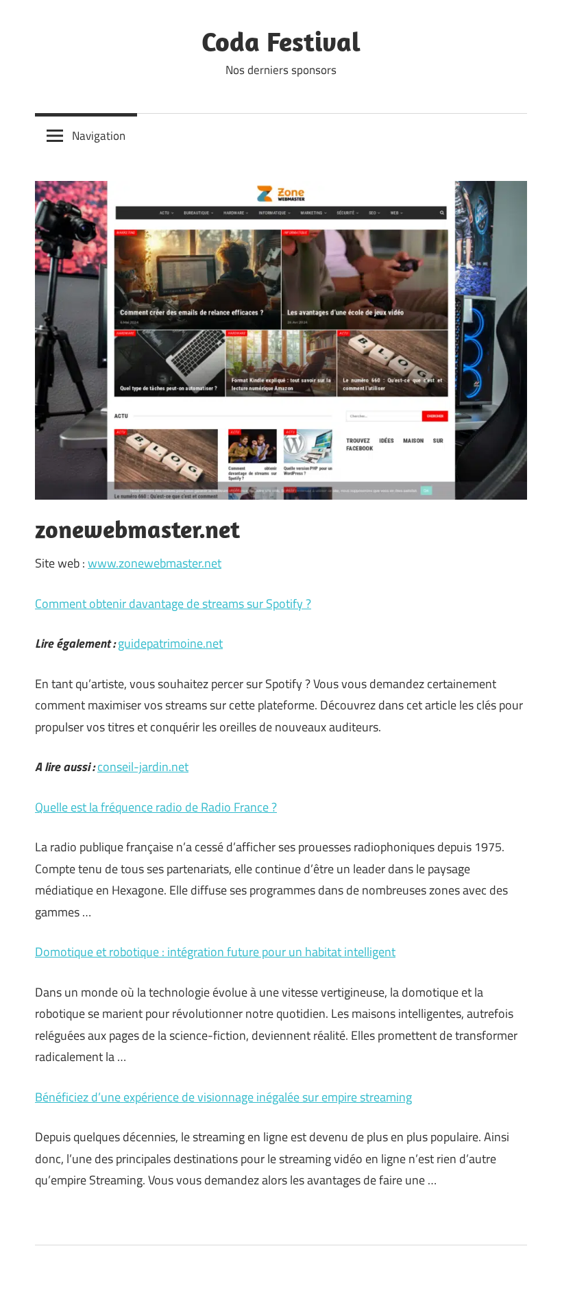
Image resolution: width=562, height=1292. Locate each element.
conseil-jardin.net (142, 766)
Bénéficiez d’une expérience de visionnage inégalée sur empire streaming (223, 1097)
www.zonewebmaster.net (154, 563)
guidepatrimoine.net (170, 643)
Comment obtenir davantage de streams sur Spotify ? (173, 603)
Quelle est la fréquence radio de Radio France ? (156, 807)
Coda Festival (281, 41)
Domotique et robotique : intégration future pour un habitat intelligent (215, 951)
